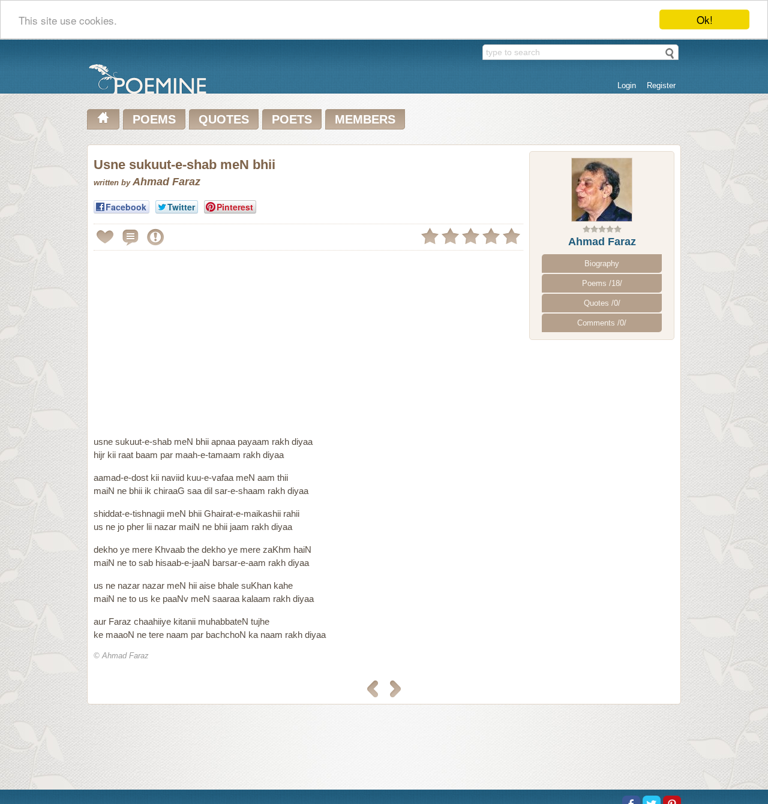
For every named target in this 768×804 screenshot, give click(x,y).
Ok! (705, 19)
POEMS (154, 119)
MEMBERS (365, 119)
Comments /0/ (601, 322)
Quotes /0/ (602, 303)
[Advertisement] (194, 338)
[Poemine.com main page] (103, 119)
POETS (292, 119)
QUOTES (224, 119)
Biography (601, 263)
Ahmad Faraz (602, 242)
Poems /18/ (602, 283)
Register (661, 85)
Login (626, 85)
